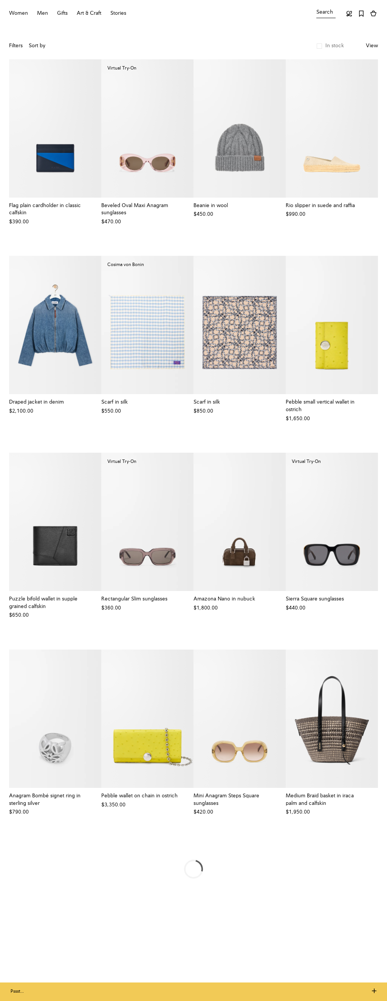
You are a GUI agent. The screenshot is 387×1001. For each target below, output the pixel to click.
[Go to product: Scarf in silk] (240, 325)
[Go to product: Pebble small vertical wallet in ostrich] (332, 325)
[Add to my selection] (91, 205)
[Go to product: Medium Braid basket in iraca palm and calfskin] (332, 719)
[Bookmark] (361, 13)
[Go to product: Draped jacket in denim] (55, 325)
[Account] (349, 13)
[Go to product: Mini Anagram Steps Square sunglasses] (240, 719)
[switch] (372, 46)
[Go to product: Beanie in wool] (240, 128)
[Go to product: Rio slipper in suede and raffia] (332, 128)
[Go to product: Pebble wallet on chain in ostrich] (147, 719)
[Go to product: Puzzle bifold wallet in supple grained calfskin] (55, 522)
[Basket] (373, 13)
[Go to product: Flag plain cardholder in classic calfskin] (55, 128)
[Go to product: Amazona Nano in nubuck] (240, 522)
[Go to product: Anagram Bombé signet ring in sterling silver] (55, 719)
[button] (330, 46)
